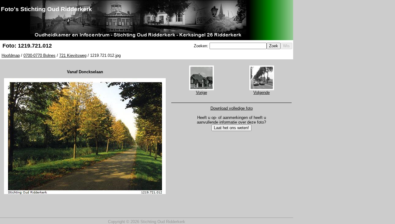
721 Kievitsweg (72, 55)
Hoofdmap (11, 55)
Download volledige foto (231, 108)
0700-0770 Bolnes (39, 55)
